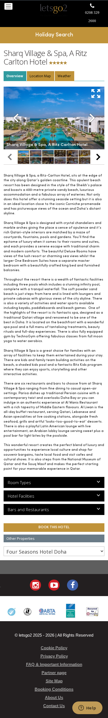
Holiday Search (54, 35)
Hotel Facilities (21, 496)
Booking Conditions (54, 689)
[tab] (15, 76)
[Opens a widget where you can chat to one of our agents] (87, 708)
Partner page (54, 672)
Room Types (19, 482)
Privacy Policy (54, 656)
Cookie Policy (54, 647)
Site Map (54, 681)
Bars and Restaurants (28, 509)
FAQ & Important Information (54, 664)
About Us (54, 697)
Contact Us (54, 705)
